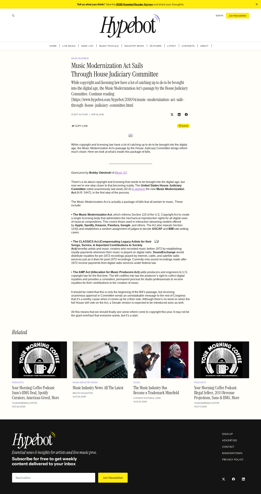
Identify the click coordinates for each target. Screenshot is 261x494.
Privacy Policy (233, 459)
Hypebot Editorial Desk (147, 398)
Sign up (227, 434)
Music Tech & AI (109, 46)
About (204, 46)
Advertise (229, 440)
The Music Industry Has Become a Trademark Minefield (156, 390)
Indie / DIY (87, 46)
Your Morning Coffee (24, 403)
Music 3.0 (121, 172)
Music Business (80, 58)
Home (53, 46)
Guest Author (79, 114)
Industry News (134, 46)
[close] (257, 4)
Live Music (69, 46)
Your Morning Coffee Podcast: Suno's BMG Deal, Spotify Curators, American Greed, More (35, 392)
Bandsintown (232, 453)
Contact (228, 446)
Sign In (219, 15)
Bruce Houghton (83, 393)
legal (136, 382)
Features (156, 46)
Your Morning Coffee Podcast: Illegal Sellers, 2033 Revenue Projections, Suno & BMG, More (216, 392)
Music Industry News (85, 382)
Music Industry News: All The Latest (98, 387)
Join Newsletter (237, 15)
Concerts (188, 46)
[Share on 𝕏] (172, 114)
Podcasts (18, 382)
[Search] (13, 15)
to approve (138, 189)
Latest (171, 46)
